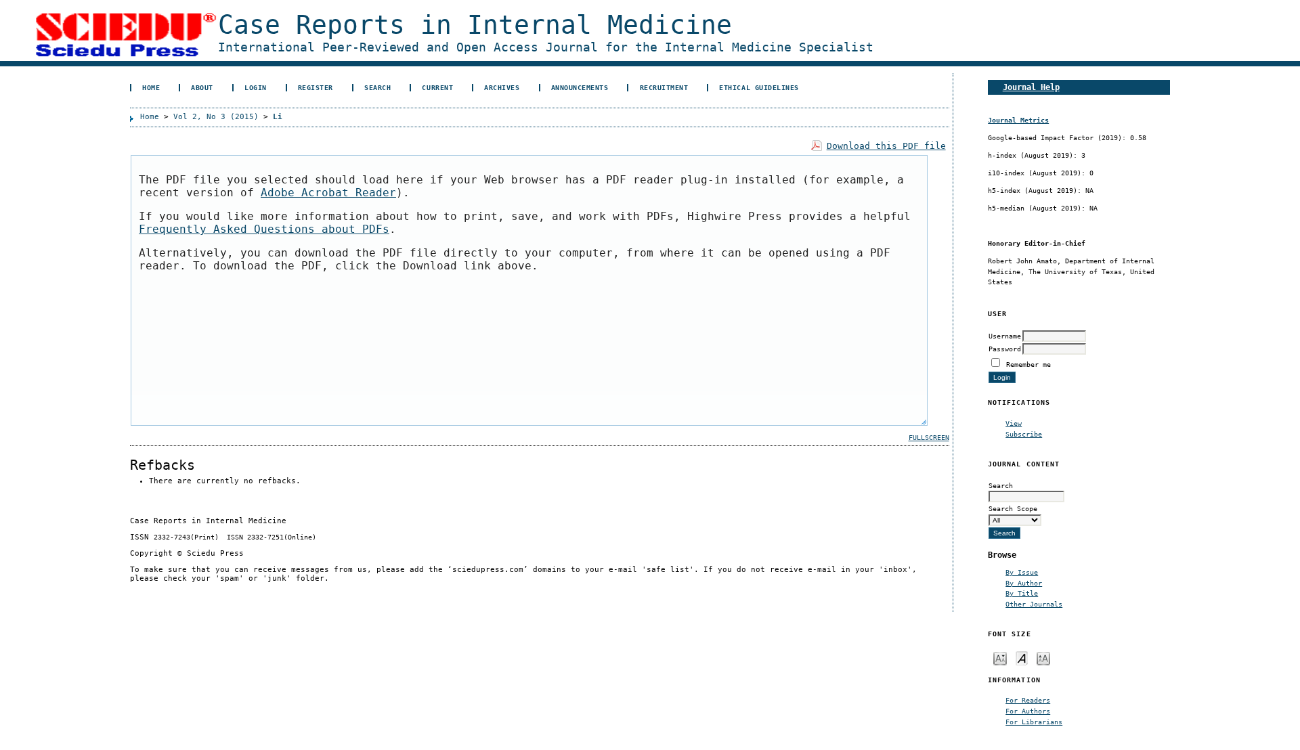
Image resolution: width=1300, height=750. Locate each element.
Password (1005, 349)
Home (151, 87)
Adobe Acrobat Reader (328, 192)
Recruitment (664, 87)
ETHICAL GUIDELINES (758, 87)
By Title (1021, 593)
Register (315, 87)
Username (1005, 336)
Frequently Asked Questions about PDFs (264, 229)
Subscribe (1023, 434)
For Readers (1027, 700)
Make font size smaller (1000, 657)
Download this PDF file (886, 146)
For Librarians (1033, 722)
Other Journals (1033, 604)
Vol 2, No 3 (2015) (216, 116)
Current (437, 87)
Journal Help (1031, 87)
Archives (501, 87)
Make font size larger (1043, 657)
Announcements (580, 87)
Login (255, 87)
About (202, 87)
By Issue (1021, 572)
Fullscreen (929, 437)
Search (377, 87)
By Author (1023, 583)
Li (277, 116)
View (1013, 423)
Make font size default (1021, 657)
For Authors (1027, 711)
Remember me (1028, 364)
